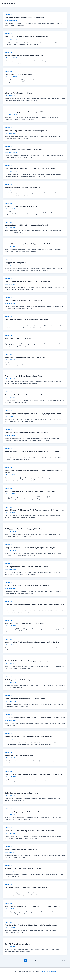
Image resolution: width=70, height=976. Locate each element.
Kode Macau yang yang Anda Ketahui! (19, 755)
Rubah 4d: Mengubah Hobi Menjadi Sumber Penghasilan (26, 131)
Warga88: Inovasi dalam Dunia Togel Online (21, 849)
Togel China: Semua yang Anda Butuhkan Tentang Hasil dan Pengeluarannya (33, 774)
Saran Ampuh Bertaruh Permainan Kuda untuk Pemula (25, 699)
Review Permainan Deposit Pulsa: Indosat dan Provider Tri (26, 55)
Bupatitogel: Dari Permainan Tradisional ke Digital (23, 395)
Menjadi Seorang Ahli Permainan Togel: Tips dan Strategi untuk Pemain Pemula (34, 510)
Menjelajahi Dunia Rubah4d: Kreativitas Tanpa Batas (24, 623)
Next (64, 961)
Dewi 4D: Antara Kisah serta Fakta (17, 944)
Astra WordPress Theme (49, 971)
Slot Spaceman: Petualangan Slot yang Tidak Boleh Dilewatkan (28, 529)
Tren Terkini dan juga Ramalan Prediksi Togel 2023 (24, 112)
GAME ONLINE (8, 14)
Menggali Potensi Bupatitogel (16, 263)
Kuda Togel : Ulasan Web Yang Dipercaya (20, 680)
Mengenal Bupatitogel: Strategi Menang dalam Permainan (26, 432)
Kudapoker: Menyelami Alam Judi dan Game (21, 793)
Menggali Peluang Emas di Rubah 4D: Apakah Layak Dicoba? (27, 244)
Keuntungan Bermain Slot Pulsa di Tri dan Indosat (23, 300)
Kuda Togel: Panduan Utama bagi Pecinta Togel (22, 187)
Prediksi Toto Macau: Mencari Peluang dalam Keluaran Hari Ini (28, 661)
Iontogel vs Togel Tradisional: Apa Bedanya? (21, 206)
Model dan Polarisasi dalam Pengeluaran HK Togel (24, 149)
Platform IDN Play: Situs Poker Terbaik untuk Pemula (24, 868)
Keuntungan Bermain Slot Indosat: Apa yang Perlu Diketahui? (27, 567)
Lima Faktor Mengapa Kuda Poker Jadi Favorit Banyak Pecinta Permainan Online (35, 717)
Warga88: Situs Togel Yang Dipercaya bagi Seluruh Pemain (27, 585)
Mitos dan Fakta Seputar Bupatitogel (18, 93)
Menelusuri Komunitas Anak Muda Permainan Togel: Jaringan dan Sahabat (32, 906)
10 (36, 961)
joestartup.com (9, 3)
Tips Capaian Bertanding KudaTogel (18, 74)
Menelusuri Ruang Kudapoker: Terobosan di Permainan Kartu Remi (30, 168)
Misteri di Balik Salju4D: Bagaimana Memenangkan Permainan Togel (30, 491)
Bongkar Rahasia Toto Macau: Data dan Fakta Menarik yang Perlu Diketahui (33, 451)
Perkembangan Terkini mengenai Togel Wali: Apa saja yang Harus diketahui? (33, 414)
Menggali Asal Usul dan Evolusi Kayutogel (20, 338)
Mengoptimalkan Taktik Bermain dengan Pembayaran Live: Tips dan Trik (32, 642)
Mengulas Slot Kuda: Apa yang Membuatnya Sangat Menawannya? (30, 548)
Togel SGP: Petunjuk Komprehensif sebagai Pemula (24, 376)
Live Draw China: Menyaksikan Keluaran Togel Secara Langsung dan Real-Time (34, 604)
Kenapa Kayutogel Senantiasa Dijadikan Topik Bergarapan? (27, 36)
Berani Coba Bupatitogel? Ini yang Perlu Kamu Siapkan (25, 357)
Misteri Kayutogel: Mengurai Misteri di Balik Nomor (24, 812)
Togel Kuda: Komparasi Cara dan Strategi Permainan (24, 17)
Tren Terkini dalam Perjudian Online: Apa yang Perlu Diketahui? (28, 282)
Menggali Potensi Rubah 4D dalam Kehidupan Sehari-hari (26, 319)
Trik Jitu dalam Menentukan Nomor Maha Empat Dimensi (26, 887)
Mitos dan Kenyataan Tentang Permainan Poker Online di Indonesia (30, 831)
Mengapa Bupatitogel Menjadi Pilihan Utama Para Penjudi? (27, 225)
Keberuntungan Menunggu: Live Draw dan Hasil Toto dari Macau (29, 736)
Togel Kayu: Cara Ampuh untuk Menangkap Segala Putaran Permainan (31, 925)
